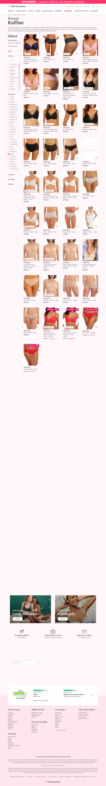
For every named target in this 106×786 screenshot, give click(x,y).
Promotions (34, 730)
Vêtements (58, 11)
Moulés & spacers (12, 722)
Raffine (17, 42)
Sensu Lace (13, 164)
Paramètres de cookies (41, 776)
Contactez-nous (82, 716)
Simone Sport (13, 166)
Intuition (12, 134)
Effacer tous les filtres (13, 46)
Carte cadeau (34, 732)
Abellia (12, 97)
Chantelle (12, 89)
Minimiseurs (10, 725)
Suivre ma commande (84, 715)
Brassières (10, 727)
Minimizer (12, 149)
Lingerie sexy (11, 742)
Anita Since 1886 (13, 74)
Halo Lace (12, 126)
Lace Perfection (14, 144)
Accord (12, 99)
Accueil (9, 14)
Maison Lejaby (58, 719)
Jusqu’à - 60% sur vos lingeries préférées (53, 1)
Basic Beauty (13, 107)
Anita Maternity (12, 70)
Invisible (10, 739)
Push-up (10, 718)
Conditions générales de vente (17, 776)
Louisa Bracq (58, 721)
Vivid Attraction (14, 169)
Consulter (17, 619)
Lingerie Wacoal (16, 14)
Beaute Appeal (14, 109)
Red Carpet (13, 159)
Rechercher (71, 6)
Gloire (11, 124)
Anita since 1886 (59, 716)
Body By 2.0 (13, 112)
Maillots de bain (47, 11)
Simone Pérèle (58, 714)
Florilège (12, 122)
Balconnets (10, 715)
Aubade (12, 81)
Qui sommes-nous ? (83, 718)
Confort (9, 738)
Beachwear (34, 716)
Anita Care (13, 67)
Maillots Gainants (35, 715)
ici (29, 673)
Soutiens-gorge (20, 11)
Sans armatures (11, 714)
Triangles (10, 728)
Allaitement (10, 744)
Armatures (10, 712)
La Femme (12, 139)
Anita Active (13, 64)
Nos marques (60, 709)
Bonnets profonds (12, 736)
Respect (12, 161)
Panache (57, 724)
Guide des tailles (82, 712)
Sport (9, 748)
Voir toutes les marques (60, 730)
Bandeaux (10, 719)
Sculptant (10, 747)
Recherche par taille (81, 11)
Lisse (11, 146)
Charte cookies (29, 776)
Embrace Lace (13, 119)
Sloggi (56, 725)
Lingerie (37, 11)
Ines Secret (13, 129)
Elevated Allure (14, 117)
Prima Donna (58, 712)
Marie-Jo (57, 715)
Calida (12, 84)
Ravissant (12, 156)
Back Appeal (13, 104)
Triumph (57, 727)
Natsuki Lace (13, 151)
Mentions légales (52, 776)
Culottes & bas (34, 724)
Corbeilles (10, 716)
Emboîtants (10, 724)
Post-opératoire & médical (14, 745)
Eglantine (12, 114)
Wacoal (10, 42)
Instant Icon (13, 131)
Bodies (33, 726)
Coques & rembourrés (13, 721)
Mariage (10, 741)
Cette (11, 86)
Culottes (31, 11)
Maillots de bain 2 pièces (37, 714)
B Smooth (12, 102)
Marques (11, 11)
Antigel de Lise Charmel (14, 78)
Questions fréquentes (84, 714)
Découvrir (62, 619)
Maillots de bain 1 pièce (36, 712)
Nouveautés (94, 11)
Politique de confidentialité (65, 776)
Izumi (11, 136)
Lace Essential (13, 141)
